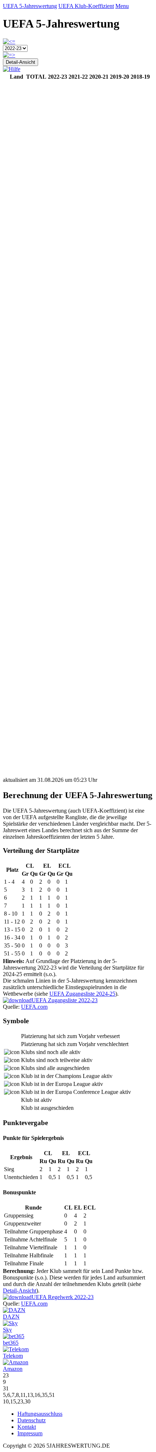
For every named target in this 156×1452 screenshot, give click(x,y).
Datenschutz (31, 1420)
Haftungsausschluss (39, 1414)
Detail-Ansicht (20, 62)
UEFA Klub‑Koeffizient (86, 6)
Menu (122, 6)
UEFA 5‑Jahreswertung (30, 6)
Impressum (29, 1433)
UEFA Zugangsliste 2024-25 (82, 994)
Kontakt (26, 1427)
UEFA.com (34, 1007)
